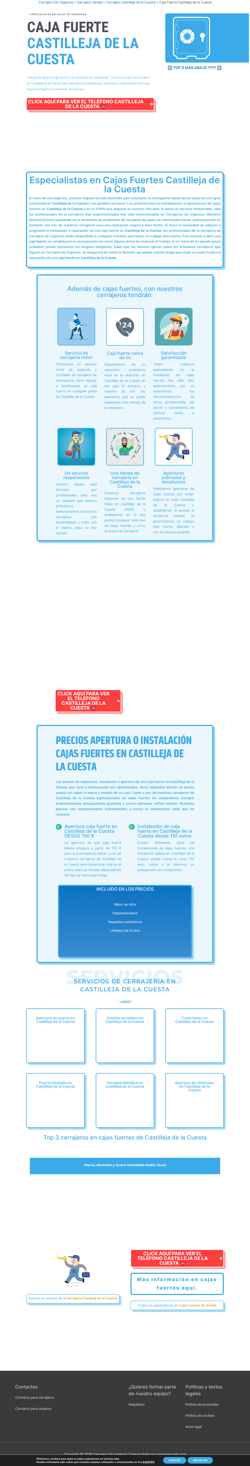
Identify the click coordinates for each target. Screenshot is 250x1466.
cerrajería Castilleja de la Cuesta (92, 1298)
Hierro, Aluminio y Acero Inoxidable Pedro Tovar (125, 1165)
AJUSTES (148, 1462)
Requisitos (137, 1404)
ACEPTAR (175, 1460)
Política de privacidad (201, 1404)
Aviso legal (193, 1427)
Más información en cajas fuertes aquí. (177, 1283)
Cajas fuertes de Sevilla (197, 1305)
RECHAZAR (200, 1460)
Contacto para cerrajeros (34, 1397)
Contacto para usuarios (33, 1409)
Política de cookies (199, 1415)
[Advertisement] (125, 145)
